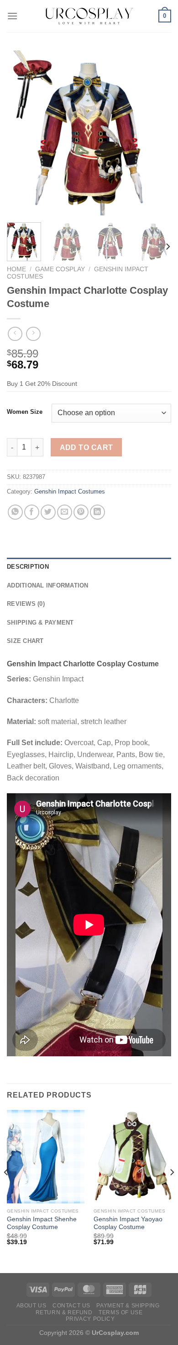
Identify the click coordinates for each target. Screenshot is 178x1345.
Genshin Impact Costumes (69, 491)
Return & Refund (64, 1312)
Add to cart (86, 447)
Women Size (24, 412)
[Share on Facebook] (31, 512)
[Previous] (21, 132)
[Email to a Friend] (64, 512)
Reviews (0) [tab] (26, 603)
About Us (31, 1305)
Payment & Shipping (127, 1305)
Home (16, 269)
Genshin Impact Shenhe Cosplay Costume (42, 1223)
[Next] (156, 132)
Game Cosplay (60, 269)
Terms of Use (120, 1312)
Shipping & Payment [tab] (40, 622)
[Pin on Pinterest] (81, 512)
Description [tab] (28, 566)
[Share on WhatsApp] (15, 512)
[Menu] (12, 16)
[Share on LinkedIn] (97, 512)
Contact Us (71, 1305)
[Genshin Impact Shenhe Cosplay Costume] (45, 1156)
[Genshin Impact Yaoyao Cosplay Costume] (132, 1156)
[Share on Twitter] (48, 512)
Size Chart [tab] (25, 640)
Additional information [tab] (48, 585)
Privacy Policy (90, 1319)
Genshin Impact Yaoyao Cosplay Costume (128, 1223)
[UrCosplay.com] (89, 16)
